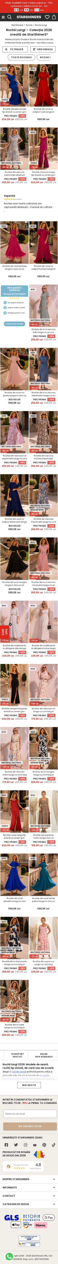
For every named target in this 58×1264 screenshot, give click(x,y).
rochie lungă (19, 1071)
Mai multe (29, 1085)
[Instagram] (25, 1145)
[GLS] (12, 1220)
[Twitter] (16, 1145)
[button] (4, 632)
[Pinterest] (44, 1145)
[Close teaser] (10, 624)
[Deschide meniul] (3, 17)
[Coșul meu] (53, 17)
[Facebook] (6, 1145)
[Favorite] (47, 17)
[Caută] (9, 16)
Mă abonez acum (30, 1126)
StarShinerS (38, 1255)
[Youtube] (34, 1145)
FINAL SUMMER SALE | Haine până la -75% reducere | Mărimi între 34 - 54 (29, 4)
